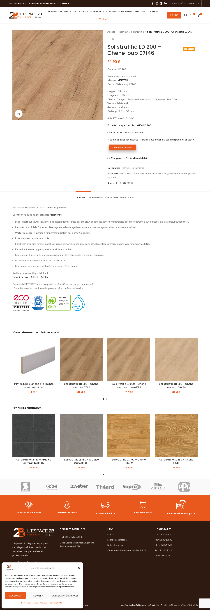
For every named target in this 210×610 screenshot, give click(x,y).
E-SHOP (174, 15)
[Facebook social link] (153, 3)
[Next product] (117, 39)
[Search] (186, 15)
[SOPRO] (131, 487)
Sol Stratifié (137, 31)
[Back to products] (113, 39)
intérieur (183, 173)
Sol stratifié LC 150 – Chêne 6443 (176, 461)
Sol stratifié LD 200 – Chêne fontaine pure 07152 (129, 385)
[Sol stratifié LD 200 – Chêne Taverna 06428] (176, 359)
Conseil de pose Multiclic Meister (125, 132)
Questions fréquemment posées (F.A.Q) (126, 550)
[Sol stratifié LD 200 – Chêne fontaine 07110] (81, 359)
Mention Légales (128, 605)
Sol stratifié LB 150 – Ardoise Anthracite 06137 (33, 461)
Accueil (111, 31)
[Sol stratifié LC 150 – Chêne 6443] (176, 435)
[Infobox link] (29, 508)
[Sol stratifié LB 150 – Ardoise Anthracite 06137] (33, 435)
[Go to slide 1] (103, 399)
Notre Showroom (115, 545)
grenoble (173, 173)
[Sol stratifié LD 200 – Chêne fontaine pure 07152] (128, 359)
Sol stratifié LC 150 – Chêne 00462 (129, 461)
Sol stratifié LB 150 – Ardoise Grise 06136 (81, 461)
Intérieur (123, 31)
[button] (78, 567)
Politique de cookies (29, 603)
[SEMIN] (25, 487)
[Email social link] (124, 183)
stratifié (111, 177)
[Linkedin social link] (166, 3)
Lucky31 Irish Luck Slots (71, 537)
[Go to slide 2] (106, 399)
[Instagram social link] (157, 3)
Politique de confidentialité (51, 603)
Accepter (15, 595)
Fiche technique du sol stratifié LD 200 (129, 125)
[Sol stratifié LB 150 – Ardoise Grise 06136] (81, 435)
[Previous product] (109, 39)
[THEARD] (105, 487)
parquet (192, 173)
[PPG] (184, 487)
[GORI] (52, 487)
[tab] (83, 196)
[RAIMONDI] (158, 487)
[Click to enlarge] (19, 114)
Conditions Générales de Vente (174, 605)
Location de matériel (117, 539)
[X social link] (120, 183)
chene (151, 173)
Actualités (193, 605)
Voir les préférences (65, 595)
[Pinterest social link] (161, 3)
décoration (161, 173)
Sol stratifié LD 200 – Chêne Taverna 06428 (176, 385)
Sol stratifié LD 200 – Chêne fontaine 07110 (81, 385)
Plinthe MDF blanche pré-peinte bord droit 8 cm (33, 385)
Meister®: (56, 214)
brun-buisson (128, 173)
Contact (111, 534)
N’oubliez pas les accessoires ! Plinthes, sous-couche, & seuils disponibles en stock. (150, 139)
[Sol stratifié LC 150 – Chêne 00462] (128, 435)
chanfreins (141, 173)
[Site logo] (25, 14)
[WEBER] (78, 487)
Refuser (38, 595)
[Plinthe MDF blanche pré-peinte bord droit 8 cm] (33, 359)
